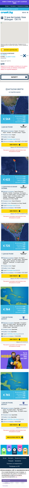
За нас (7, 6)
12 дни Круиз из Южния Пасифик (9, 187)
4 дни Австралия (7, 127)
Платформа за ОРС (14, 466)
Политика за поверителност (14, 463)
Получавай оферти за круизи (10, 9)
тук (16, 477)
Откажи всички (6, 483)
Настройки (5, 485)
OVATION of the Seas (13, 334)
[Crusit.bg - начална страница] (7, 12)
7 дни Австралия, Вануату (7, 318)
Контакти (13, 6)
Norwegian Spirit (11, 139)
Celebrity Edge (10, 57)
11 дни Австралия (7, 254)
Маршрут (14, 77)
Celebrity (4, 55)
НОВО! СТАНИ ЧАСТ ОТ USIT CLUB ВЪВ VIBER (14, 2)
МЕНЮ (24, 12)
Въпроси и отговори (23, 6)
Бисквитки (18, 461)
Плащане (10, 461)
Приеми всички (6, 480)
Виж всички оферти (13, 437)
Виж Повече (14, 145)
